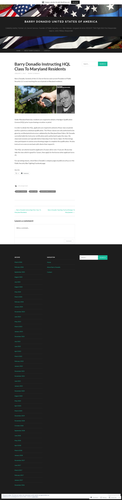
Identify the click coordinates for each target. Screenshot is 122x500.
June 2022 (18, 346)
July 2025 (17, 282)
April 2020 (18, 406)
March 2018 (18, 450)
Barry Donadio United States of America (61, 21)
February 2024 (19, 302)
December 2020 (20, 391)
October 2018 (19, 425)
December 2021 (20, 371)
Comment (69, 241)
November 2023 (20, 311)
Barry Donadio (34, 73)
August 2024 (18, 287)
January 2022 (19, 366)
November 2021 (20, 376)
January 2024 (19, 307)
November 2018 (20, 421)
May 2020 (18, 401)
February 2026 (19, 267)
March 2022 (18, 356)
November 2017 (20, 460)
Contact (47, 50)
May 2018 (18, 440)
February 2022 (19, 361)
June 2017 (18, 465)
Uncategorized (23, 186)
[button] (36, 99)
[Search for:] (94, 64)
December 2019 (20, 416)
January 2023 (19, 331)
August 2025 (18, 277)
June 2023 (18, 316)
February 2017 (19, 475)
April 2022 (18, 351)
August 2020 (18, 396)
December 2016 (20, 485)
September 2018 (20, 430)
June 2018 (18, 435)
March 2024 (18, 297)
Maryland (33, 191)
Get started (75, 2)
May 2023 (18, 321)
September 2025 (20, 272)
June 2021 (18, 381)
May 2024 (18, 292)
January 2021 (19, 386)
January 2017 (19, 480)
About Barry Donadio (32, 50)
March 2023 (18, 326)
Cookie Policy (35, 496)
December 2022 (20, 336)
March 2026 (18, 262)
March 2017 (18, 470)
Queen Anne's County (48, 191)
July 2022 (17, 341)
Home (18, 50)
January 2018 (19, 455)
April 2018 (18, 445)
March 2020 (18, 411)
